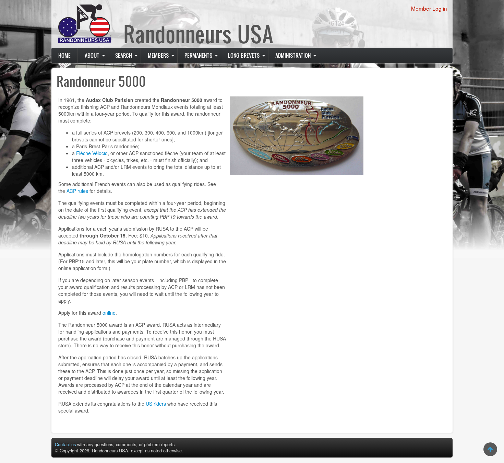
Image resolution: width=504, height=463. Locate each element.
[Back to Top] (490, 449)
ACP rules (77, 190)
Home (64, 55)
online (109, 312)
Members (158, 55)
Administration (293, 55)
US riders (156, 403)
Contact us (65, 444)
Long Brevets (244, 55)
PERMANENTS (198, 55)
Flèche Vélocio (92, 153)
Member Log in (429, 8)
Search (123, 55)
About (92, 55)
